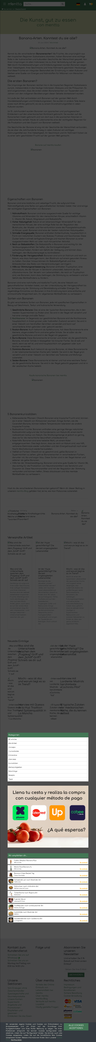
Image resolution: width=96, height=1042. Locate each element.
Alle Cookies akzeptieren (76, 1026)
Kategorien (14, 735)
